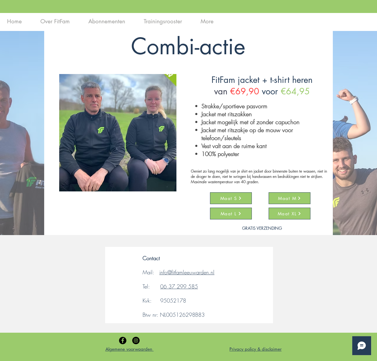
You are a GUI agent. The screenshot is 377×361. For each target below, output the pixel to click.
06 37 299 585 (179, 286)
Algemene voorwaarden (129, 349)
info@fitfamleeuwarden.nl (186, 272)
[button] (117, 132)
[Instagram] (136, 340)
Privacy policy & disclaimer (255, 349)
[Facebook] (122, 340)
